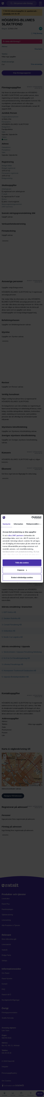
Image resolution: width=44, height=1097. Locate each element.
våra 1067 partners (16, 535)
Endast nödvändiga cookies (22, 577)
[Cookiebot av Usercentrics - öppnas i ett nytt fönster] (31, 517)
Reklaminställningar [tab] (34, 524)
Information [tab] (18, 524)
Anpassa (20, 570)
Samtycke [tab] (6, 524)
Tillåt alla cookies (22, 563)
